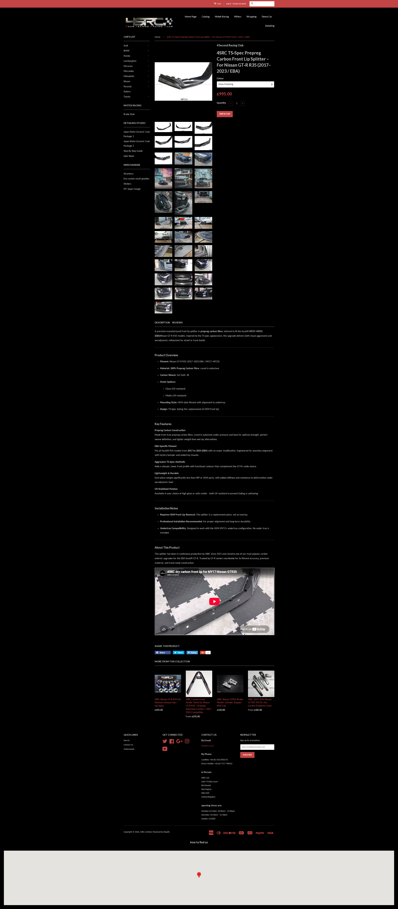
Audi (126, 46)
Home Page (191, 17)
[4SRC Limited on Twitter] (164, 741)
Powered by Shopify (161, 832)
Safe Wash (129, 156)
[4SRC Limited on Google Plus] (179, 741)
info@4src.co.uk (207, 746)
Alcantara (128, 174)
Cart (219, 4)
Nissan (127, 81)
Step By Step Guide (133, 151)
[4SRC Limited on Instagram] (187, 741)
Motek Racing (222, 17)
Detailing (269, 26)
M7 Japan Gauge (132, 189)
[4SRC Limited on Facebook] (171, 741)
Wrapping (252, 17)
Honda (127, 56)
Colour (220, 78)
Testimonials (129, 749)
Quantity (221, 103)
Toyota (127, 97)
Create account (239, 4)
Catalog (206, 17)
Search (127, 741)
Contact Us (128, 745)
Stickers (127, 184)
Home (157, 37)
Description (162, 322)
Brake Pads (129, 114)
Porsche (128, 86)
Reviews (177, 322)
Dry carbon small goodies (136, 179)
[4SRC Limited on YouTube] (164, 749)
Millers (237, 17)
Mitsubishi (129, 76)
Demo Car (267, 17)
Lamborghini (130, 61)
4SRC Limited (146, 832)
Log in (228, 4)
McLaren (128, 66)
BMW (126, 51)
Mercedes (129, 71)
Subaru (127, 91)
